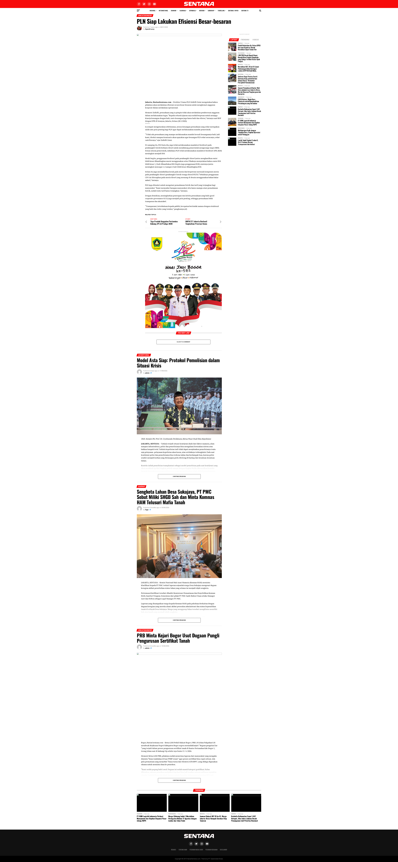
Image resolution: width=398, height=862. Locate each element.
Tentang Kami (182, 850)
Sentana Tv (244, 10)
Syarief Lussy (149, 29)
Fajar (147, 510)
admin (147, 373)
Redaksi (173, 850)
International (163, 10)
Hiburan (201, 10)
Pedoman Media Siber (196, 850)
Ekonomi (173, 10)
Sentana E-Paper (233, 10)
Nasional (152, 10)
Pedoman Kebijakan (211, 850)
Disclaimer (223, 850)
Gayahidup (211, 10)
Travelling (221, 10)
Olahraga (183, 10)
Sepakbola (192, 10)
